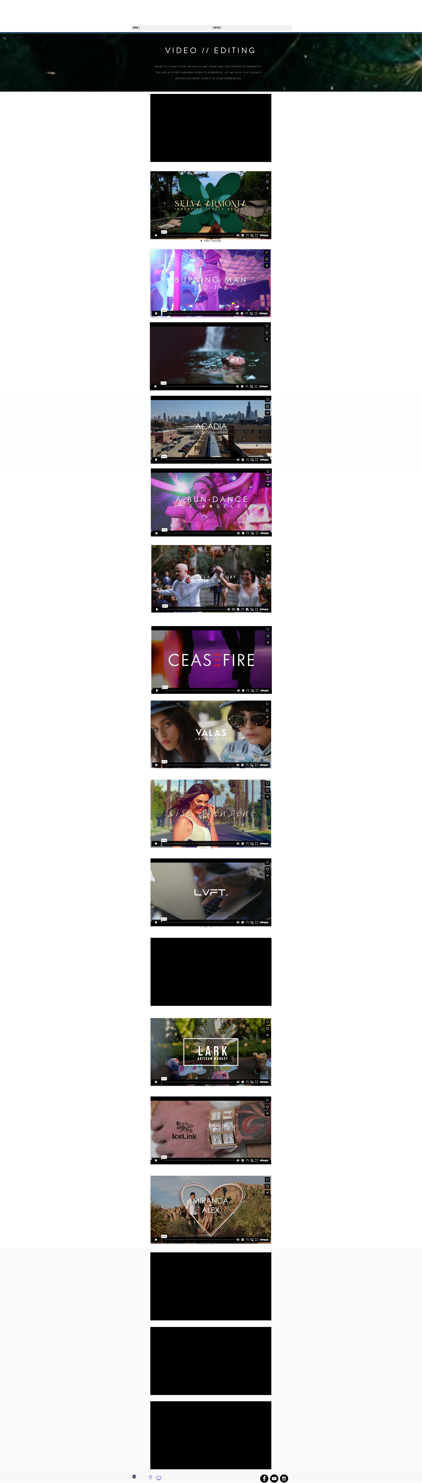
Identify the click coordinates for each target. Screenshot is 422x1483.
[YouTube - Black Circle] (274, 1478)
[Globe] (134, 1476)
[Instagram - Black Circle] (284, 1478)
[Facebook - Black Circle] (264, 1478)
